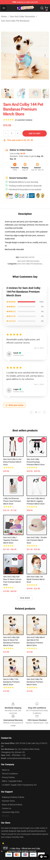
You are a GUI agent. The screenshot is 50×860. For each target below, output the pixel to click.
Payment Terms (8, 801)
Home (4, 16)
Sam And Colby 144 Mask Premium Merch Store (36, 579)
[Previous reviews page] (31, 412)
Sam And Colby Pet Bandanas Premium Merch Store (35, 682)
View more (25, 598)
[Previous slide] (5, 55)
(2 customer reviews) (23, 120)
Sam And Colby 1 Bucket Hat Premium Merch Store (37, 540)
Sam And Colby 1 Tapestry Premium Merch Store (10, 540)
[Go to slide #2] (21, 93)
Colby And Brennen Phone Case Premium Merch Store (12, 501)
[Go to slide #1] (7, 93)
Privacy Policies (8, 777)
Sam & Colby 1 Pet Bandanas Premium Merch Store (11, 682)
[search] (42, 8)
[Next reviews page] (44, 412)
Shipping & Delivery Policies (13, 797)
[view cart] (46, 8)
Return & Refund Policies (12, 805)
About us (5, 770)
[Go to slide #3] (35, 93)
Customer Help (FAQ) (10, 812)
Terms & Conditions (10, 774)
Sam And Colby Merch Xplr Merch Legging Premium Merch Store (36, 501)
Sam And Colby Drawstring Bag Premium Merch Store (36, 462)
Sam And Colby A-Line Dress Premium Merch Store (12, 462)
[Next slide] (45, 55)
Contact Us (6, 808)
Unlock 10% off (5, 848)
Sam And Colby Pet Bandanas (15, 21)
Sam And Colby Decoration (22, 16)
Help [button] (45, 857)
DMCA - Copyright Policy (12, 781)
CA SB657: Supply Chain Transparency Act (19, 785)
